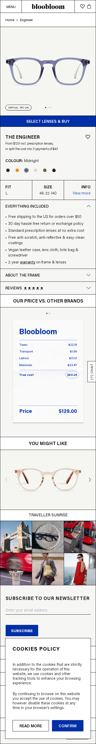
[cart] (89, 6)
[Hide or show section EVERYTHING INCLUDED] (89, 206)
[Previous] (4, 480)
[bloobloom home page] (48, 6)
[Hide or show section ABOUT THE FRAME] (89, 275)
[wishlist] (82, 6)
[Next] (92, 480)
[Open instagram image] (16, 537)
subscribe (22, 630)
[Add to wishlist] (88, 136)
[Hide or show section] (89, 288)
